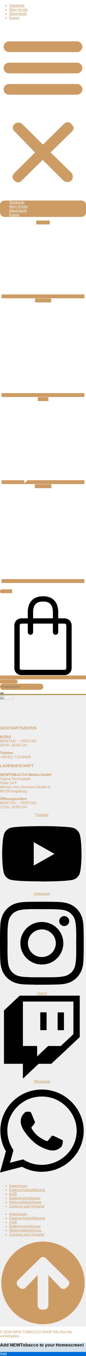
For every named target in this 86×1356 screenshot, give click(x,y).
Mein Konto (18, 10)
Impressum (18, 1186)
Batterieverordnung (24, 1198)
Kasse (14, 18)
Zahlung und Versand (26, 1206)
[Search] (2, 693)
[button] (43, 110)
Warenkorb (18, 14)
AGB (13, 1194)
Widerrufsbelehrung (25, 1202)
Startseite (17, 6)
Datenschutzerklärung (27, 1190)
